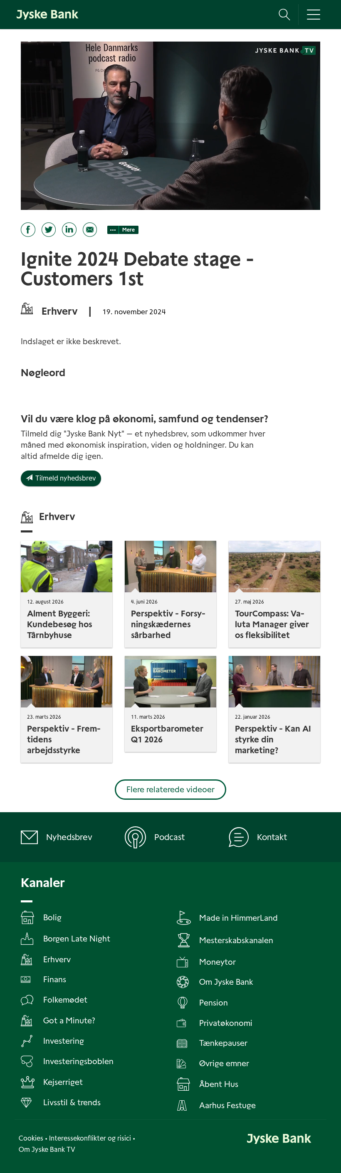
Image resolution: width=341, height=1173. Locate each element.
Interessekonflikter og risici (90, 1138)
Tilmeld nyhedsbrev (64, 478)
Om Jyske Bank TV (47, 1149)
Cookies (31, 1138)
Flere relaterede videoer (170, 789)
